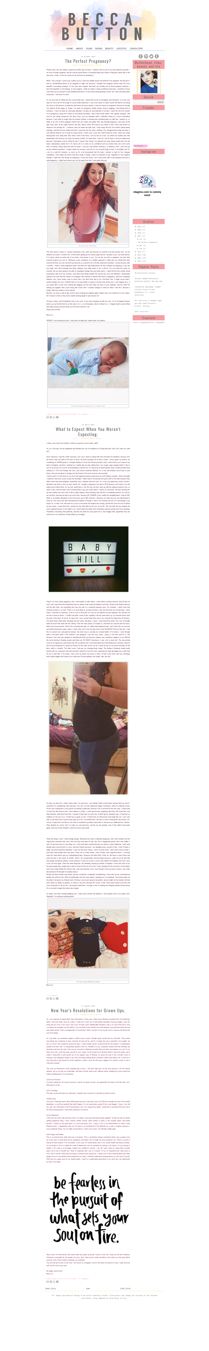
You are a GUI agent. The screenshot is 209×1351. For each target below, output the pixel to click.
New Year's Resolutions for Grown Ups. (88, 1010)
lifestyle (62, 414)
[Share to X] (54, 417)
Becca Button (95, 65)
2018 (139, 233)
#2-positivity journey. (145, 273)
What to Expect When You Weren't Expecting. (88, 431)
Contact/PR (136, 48)
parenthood (71, 414)
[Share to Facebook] (57, 417)
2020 (139, 230)
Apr (141, 245)
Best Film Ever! (142, 312)
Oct (141, 239)
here (79, 304)
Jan (141, 249)
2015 (139, 255)
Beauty (109, 48)
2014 (139, 258)
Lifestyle (121, 48)
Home (70, 48)
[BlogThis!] (51, 417)
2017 (139, 236)
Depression (57, 1279)
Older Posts (125, 1288)
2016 (139, 252)
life (55, 414)
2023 (139, 227)
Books (98, 48)
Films (89, 48)
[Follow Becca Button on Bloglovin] (140, 146)
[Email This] (47, 417)
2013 (139, 261)
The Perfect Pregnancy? (88, 61)
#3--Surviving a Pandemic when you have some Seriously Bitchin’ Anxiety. (148, 303)
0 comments (84, 414)
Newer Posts (51, 1288)
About (79, 48)
